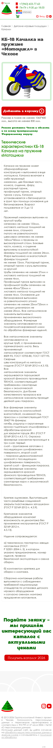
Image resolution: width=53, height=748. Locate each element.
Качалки (6, 29)
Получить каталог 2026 (26, 658)
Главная (6, 26)
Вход (42, 16)
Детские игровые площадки (30, 26)
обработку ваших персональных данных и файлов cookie (26, 733)
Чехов (7, 3)
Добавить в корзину (20, 111)
